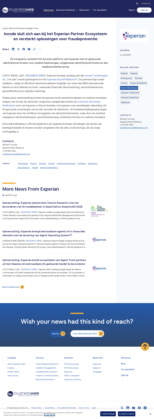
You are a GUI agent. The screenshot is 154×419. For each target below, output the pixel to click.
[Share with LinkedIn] (13, 49)
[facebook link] (139, 407)
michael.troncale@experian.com (16, 154)
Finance (33, 163)
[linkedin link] (127, 407)
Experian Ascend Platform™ (61, 79)
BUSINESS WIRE (35, 75)
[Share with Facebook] (24, 49)
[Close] (150, 414)
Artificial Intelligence (49, 167)
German (138, 78)
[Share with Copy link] (34, 49)
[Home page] (18, 10)
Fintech (51, 163)
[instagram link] (145, 407)
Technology (23, 163)
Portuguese (126, 78)
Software (82, 163)
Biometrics (92, 163)
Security (42, 163)
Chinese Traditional (130, 93)
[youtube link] (133, 408)
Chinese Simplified (130, 97)
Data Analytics (24, 167)
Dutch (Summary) (129, 88)
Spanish (133, 73)
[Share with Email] (29, 49)
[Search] (137, 4)
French (124, 83)
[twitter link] (122, 408)
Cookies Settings (108, 414)
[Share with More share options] (40, 49)
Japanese (125, 102)
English (124, 73)
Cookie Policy (49, 415)
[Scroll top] (145, 347)
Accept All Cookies (126, 414)
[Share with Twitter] (18, 49)
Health (35, 167)
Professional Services (66, 163)
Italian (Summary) (138, 83)
